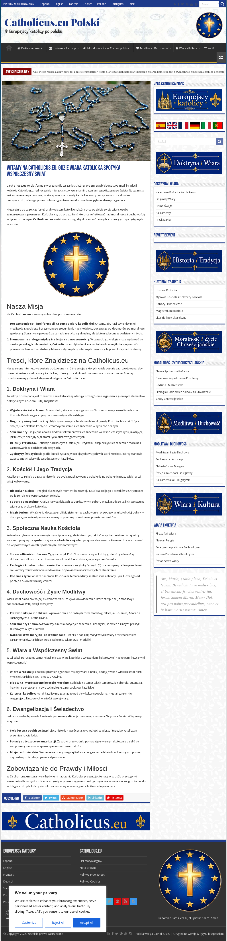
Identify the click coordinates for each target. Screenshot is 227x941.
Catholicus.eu (162, 933)
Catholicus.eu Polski (52, 22)
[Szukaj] (222, 4)
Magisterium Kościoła (169, 310)
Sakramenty (163, 213)
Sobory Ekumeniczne (169, 304)
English (59, 4)
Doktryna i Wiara (31, 48)
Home (9, 47)
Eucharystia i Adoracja (170, 459)
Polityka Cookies (90, 881)
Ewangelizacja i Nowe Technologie (178, 547)
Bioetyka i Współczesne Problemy (177, 378)
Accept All (86, 922)
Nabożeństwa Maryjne (170, 466)
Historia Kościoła (166, 290)
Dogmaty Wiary (165, 199)
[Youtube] (191, 4)
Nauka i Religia (165, 540)
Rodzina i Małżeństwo (170, 385)
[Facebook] (178, 4)
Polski (131, 4)
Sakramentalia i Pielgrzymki (173, 480)
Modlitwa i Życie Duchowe (172, 452)
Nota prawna (88, 867)
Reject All (58, 922)
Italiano (101, 4)
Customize (29, 922)
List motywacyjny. (91, 861)
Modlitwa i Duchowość (154, 48)
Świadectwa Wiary (167, 561)
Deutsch (87, 4)
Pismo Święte (164, 206)
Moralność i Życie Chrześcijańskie (108, 48)
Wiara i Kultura (188, 48)
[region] (57, 909)
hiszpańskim (216, 933)
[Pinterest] (187, 4)
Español (45, 4)
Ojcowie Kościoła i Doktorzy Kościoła (179, 297)
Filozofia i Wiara (166, 533)
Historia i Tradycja (65, 48)
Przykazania (163, 219)
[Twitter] (182, 4)
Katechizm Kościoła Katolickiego (176, 192)
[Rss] (174, 4)
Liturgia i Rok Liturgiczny (171, 317)
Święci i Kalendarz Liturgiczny (174, 473)
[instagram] (196, 4)
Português (117, 4)
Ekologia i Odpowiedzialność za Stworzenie (183, 392)
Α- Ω (211, 48)
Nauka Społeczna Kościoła (172, 371)
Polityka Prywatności (92, 874)
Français (73, 4)
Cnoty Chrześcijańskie (169, 398)
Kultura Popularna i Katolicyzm (175, 554)
